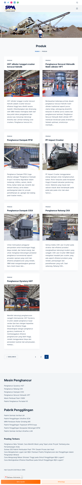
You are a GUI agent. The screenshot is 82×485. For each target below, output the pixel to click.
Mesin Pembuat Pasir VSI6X (14, 398)
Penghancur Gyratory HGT (20, 281)
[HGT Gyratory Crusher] (22, 297)
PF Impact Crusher (55, 140)
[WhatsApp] (18, 2)
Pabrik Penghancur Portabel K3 (16, 401)
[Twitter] (8, 2)
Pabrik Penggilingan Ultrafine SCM (17, 419)
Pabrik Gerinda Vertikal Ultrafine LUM (18, 431)
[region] (41, 25)
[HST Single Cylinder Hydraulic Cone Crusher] (22, 83)
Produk (9, 60)
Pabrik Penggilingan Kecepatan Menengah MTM (22, 428)
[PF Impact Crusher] (60, 156)
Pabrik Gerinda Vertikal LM (14, 415)
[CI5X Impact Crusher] (22, 227)
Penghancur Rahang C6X (58, 210)
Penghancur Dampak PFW (20, 140)
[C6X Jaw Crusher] (60, 227)
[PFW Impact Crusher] (22, 156)
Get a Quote (21, 482)
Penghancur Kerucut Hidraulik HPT (17, 395)
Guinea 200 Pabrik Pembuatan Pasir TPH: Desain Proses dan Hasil (29, 449)
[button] (3, 24)
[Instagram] (11, 2)
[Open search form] (77, 2)
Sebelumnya (12, 357)
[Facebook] (5, 2)
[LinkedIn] (15, 2)
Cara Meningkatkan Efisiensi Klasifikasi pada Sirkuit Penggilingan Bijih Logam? (33, 460)
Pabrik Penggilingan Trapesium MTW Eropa (20, 425)
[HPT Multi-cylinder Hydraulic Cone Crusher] (60, 83)
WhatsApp (61, 482)
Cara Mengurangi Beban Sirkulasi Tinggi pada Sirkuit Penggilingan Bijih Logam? (34, 457)
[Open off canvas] (77, 8)
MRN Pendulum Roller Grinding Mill (17, 422)
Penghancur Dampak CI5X (20, 210)
